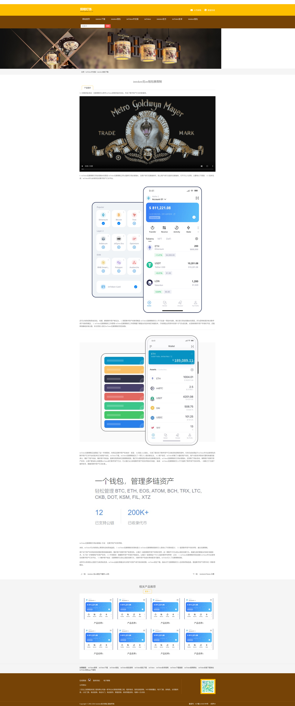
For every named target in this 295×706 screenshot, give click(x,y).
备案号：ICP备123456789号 (198, 704)
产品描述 (87, 88)
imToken (147, 19)
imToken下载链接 (176, 668)
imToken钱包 (114, 668)
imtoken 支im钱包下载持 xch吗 (98, 574)
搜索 (107, 26)
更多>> (147, 591)
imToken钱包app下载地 (88, 670)
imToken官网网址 (190, 668)
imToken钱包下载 (141, 668)
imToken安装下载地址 (206, 668)
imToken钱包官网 (127, 668)
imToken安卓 (177, 19)
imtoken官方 (161, 19)
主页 (82, 72)
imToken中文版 (133, 19)
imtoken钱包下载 (102, 72)
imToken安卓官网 (162, 668)
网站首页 (86, 19)
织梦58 (213, 704)
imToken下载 (103, 668)
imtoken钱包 (116, 19)
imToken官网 (92, 668)
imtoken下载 (100, 19)
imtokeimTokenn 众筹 (206, 574)
